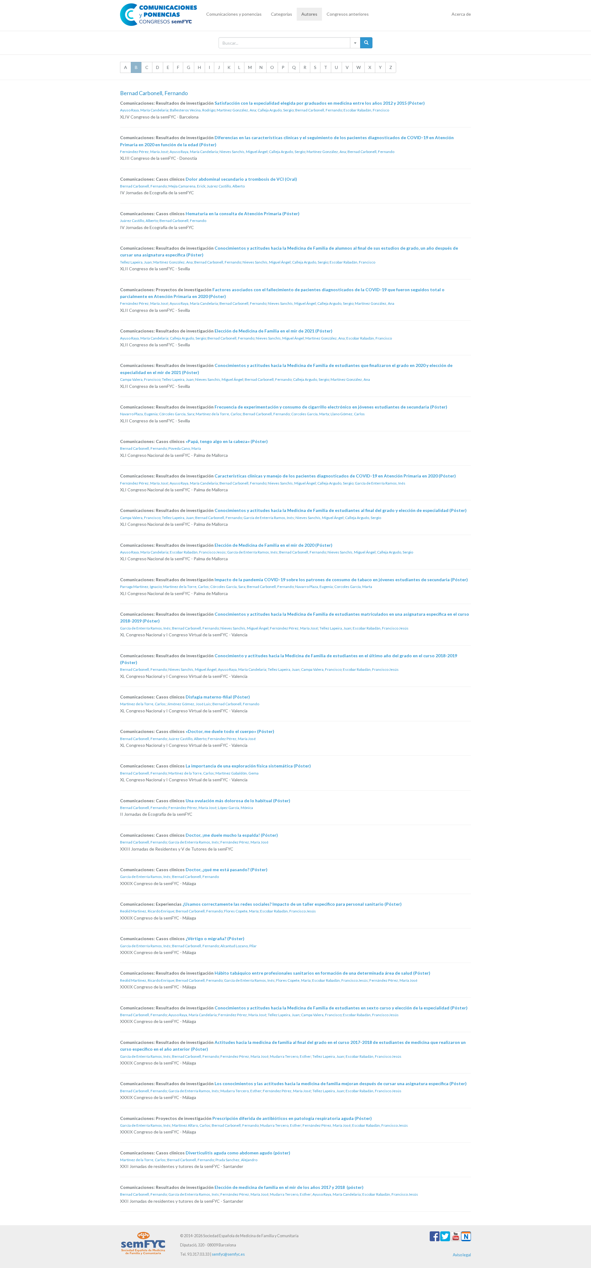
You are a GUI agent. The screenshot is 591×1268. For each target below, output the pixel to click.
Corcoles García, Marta (310, 414)
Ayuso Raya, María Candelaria (144, 110)
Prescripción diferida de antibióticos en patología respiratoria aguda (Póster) (292, 1118)
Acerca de (461, 14)
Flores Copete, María (241, 911)
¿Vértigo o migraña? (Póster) (215, 938)
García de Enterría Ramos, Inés (380, 483)
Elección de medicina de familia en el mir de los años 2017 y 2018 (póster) (289, 1187)
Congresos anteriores (348, 14)
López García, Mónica (235, 807)
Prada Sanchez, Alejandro (236, 1159)
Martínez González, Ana (236, 110)
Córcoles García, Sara (176, 414)
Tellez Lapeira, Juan (136, 262)
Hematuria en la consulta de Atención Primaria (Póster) (243, 213)
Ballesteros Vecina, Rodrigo (192, 110)
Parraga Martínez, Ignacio (141, 586)
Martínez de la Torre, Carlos (218, 414)
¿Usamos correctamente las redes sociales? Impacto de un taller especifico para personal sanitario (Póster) (292, 904)
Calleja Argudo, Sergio (276, 110)
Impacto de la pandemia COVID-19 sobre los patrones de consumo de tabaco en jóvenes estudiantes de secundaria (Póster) (341, 579)
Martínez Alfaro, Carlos (191, 1125)
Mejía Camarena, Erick (186, 186)
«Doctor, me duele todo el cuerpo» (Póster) (230, 731)
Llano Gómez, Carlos (348, 414)
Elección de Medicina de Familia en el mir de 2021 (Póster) (273, 330)
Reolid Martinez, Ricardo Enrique (147, 911)
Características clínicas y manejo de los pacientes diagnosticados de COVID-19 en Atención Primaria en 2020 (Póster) (335, 475)
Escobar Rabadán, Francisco (366, 110)
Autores (309, 14)
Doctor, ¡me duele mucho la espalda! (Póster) (232, 835)
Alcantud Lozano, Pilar (238, 946)
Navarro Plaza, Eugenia (139, 414)
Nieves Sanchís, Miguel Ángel (243, 151)
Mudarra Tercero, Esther (290, 1056)
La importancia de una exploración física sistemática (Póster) (248, 765)
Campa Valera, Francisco (140, 379)
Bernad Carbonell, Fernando (318, 110)
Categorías (281, 14)
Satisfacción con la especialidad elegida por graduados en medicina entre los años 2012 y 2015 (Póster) (320, 103)
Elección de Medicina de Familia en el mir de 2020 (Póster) (273, 545)
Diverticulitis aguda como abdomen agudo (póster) (238, 1152)
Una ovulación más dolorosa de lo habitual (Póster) (238, 800)
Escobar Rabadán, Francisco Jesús (198, 552)
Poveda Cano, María (184, 448)
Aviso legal (462, 1255)
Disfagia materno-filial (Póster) (218, 696)
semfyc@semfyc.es (228, 1254)
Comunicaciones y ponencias (234, 14)
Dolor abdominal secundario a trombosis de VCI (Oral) (241, 179)
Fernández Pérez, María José (144, 151)
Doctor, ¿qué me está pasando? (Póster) (226, 869)
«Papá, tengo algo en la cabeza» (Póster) (227, 441)
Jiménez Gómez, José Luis (189, 704)
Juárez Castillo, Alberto (226, 186)
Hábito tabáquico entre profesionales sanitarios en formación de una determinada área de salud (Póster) (322, 973)
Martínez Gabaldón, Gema (237, 773)
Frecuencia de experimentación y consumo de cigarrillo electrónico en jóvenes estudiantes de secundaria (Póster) (331, 406)
